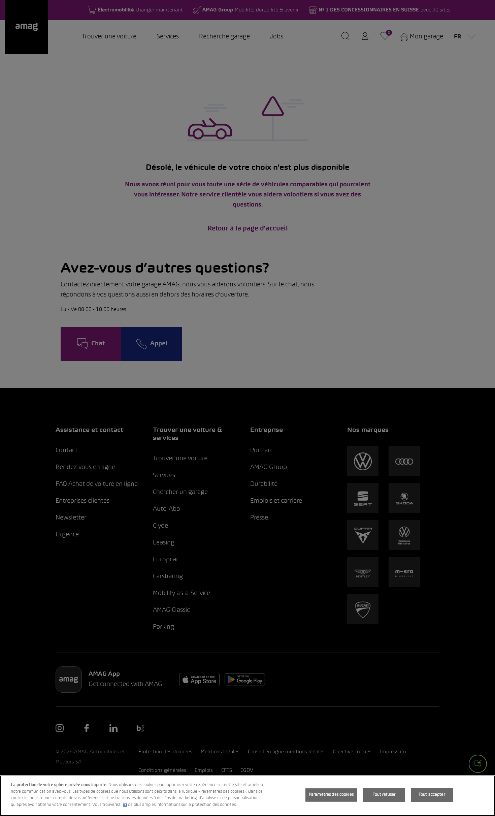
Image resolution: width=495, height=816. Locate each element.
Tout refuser (384, 795)
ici (125, 805)
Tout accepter (432, 795)
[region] (247, 795)
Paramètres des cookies (331, 795)
